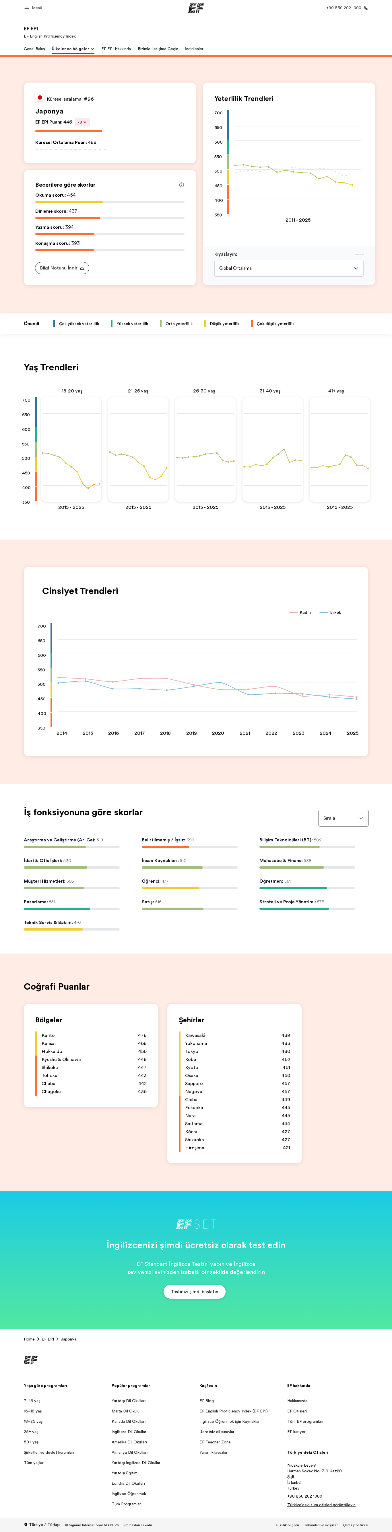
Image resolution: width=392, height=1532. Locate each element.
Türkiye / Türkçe (45, 1524)
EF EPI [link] (48, 1339)
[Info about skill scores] (182, 185)
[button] (34, 8)
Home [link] (29, 1339)
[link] (50, 32)
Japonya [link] (68, 1339)
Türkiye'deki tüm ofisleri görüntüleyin (321, 1504)
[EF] (196, 8)
